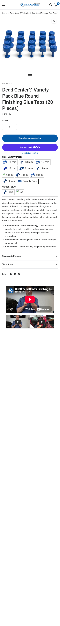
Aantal (5, 121)
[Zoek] (50, 5)
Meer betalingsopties (30, 153)
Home (4, 13)
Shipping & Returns (11, 256)
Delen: (5, 274)
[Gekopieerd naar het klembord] (19, 274)
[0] (55, 5)
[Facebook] (11, 274)
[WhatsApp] (15, 274)
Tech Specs (7, 264)
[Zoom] (54, 21)
